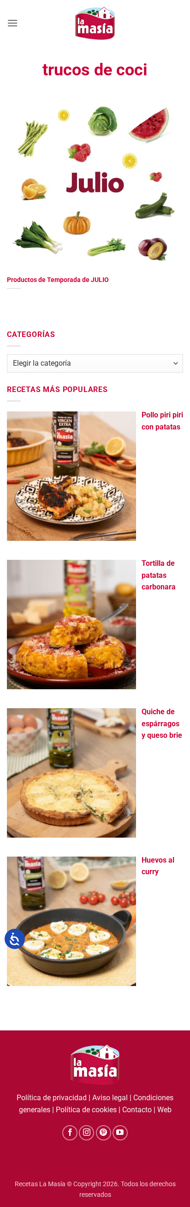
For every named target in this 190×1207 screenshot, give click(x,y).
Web (164, 1109)
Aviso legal (110, 1097)
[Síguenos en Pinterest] (103, 1132)
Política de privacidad (52, 1097)
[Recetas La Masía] (95, 22)
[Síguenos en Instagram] (86, 1132)
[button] (12, 23)
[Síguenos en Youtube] (120, 1132)
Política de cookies (86, 1109)
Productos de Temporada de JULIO (58, 279)
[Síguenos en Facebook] (69, 1132)
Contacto (137, 1109)
